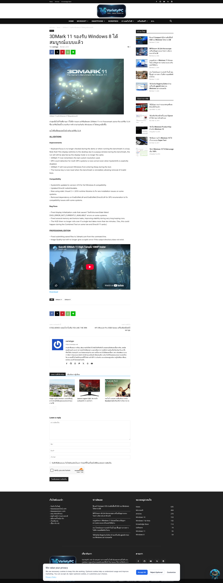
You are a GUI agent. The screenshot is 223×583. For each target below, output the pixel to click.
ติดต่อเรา (122, 581)
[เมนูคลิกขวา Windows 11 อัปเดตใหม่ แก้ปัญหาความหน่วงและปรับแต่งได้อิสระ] (142, 63)
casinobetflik (155, 581)
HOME (71, 21)
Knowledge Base (66, 1)
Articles (57, 1)
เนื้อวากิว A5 (55, 523)
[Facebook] (156, 1)
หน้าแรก (52, 27)
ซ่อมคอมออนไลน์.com (58, 509)
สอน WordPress (56, 513)
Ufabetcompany (144, 581)
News (51, 1)
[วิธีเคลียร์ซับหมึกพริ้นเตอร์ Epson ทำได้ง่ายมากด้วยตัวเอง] (142, 119)
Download (53, 292)
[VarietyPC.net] (111, 11)
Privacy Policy (51, 577)
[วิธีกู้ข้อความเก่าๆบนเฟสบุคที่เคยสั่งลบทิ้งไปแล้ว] (142, 107)
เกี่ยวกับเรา (113, 581)
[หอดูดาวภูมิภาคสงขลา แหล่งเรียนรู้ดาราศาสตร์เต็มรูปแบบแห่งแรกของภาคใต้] (62, 388)
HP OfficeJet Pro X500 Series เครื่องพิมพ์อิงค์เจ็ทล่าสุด (112, 329)
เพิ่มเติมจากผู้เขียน (73, 374)
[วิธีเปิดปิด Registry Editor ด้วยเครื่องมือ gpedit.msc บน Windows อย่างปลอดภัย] (142, 87)
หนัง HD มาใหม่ (131, 581)
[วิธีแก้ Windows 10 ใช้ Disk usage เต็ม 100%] (142, 152)
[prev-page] (50, 407)
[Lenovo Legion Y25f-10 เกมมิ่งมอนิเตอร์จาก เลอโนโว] (90, 388)
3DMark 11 (59, 299)
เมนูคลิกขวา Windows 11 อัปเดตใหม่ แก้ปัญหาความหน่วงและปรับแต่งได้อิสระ (161, 62)
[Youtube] (93, 363)
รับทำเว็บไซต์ (55, 506)
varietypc (55, 47)
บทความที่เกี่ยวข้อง (57, 374)
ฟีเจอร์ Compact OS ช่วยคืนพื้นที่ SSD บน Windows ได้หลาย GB (111, 507)
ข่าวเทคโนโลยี (126, 21)
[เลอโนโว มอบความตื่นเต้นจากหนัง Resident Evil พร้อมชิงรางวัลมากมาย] (117, 388)
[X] (57, 52)
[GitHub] (160, 1)
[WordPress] (172, 1)
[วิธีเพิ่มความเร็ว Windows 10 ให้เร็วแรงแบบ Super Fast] (142, 141)
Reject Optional (156, 572)
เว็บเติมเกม (54, 521)
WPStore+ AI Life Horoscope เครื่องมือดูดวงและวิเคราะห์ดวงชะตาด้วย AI (160, 51)
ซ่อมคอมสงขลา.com (58, 511)
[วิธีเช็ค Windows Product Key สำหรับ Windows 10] (142, 130)
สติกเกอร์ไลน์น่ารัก (57, 518)
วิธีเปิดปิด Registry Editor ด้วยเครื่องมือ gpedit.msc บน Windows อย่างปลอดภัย (160, 86)
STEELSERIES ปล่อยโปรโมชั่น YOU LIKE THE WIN (68, 328)
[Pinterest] (62, 52)
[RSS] (168, 1)
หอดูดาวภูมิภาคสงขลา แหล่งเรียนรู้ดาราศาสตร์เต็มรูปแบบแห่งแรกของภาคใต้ (60, 401)
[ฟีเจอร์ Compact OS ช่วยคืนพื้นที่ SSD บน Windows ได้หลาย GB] (142, 40)
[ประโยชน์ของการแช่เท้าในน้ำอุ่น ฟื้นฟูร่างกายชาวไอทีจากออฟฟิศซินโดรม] (142, 75)
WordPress (113, 21)
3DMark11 (68, 299)
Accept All (142, 572)
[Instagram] (76, 363)
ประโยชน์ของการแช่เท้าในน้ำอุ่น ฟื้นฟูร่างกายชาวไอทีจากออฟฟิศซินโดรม (161, 74)
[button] (171, 21)
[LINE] (73, 52)
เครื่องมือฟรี (141, 21)
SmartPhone (97, 21)
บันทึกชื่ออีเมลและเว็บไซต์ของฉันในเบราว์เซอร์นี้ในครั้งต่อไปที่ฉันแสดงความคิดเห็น (82, 463)
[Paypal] (80, 363)
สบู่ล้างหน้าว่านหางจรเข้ (59, 516)
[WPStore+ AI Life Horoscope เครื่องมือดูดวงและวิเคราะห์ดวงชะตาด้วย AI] (142, 51)
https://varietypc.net (72, 344)
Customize (171, 572)
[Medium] (164, 1)
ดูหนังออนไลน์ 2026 (167, 581)
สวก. (152, 21)
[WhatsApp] (68, 52)
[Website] (88, 363)
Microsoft (81, 21)
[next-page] (54, 407)
